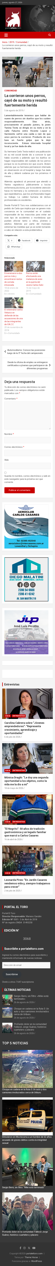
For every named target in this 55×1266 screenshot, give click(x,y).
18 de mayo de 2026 (13, 788)
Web (6, 460)
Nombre (9, 434)
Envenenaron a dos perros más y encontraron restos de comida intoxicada (13, 279)
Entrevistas (12, 684)
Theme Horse (31, 1257)
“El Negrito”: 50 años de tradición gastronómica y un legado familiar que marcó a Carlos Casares (25, 832)
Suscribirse (12, 974)
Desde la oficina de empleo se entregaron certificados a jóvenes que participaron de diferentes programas (27, 365)
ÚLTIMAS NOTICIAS (17, 990)
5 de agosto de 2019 (13, 110)
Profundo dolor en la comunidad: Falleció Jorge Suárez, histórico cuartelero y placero (30, 1027)
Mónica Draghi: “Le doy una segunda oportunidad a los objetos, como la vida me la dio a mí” (26, 781)
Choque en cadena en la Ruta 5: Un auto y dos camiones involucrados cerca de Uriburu (31, 1011)
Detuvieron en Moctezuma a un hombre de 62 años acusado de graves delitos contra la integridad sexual (27, 1140)
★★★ (7, 716)
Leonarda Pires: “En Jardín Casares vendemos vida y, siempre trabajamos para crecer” (27, 883)
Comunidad (10, 90)
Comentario (10, 398)
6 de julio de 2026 (12, 737)
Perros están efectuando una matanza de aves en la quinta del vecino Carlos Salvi (34, 279)
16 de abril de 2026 (13, 839)
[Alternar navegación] (6, 35)
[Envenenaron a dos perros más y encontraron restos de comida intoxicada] (13, 266)
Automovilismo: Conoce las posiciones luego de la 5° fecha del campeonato (26, 351)
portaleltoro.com (34, 1253)
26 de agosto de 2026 (24, 1002)
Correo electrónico (14, 447)
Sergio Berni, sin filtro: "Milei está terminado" (23, 1187)
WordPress (36, 1261)
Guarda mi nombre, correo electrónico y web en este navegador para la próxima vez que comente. (27, 479)
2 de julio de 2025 (12, 890)
